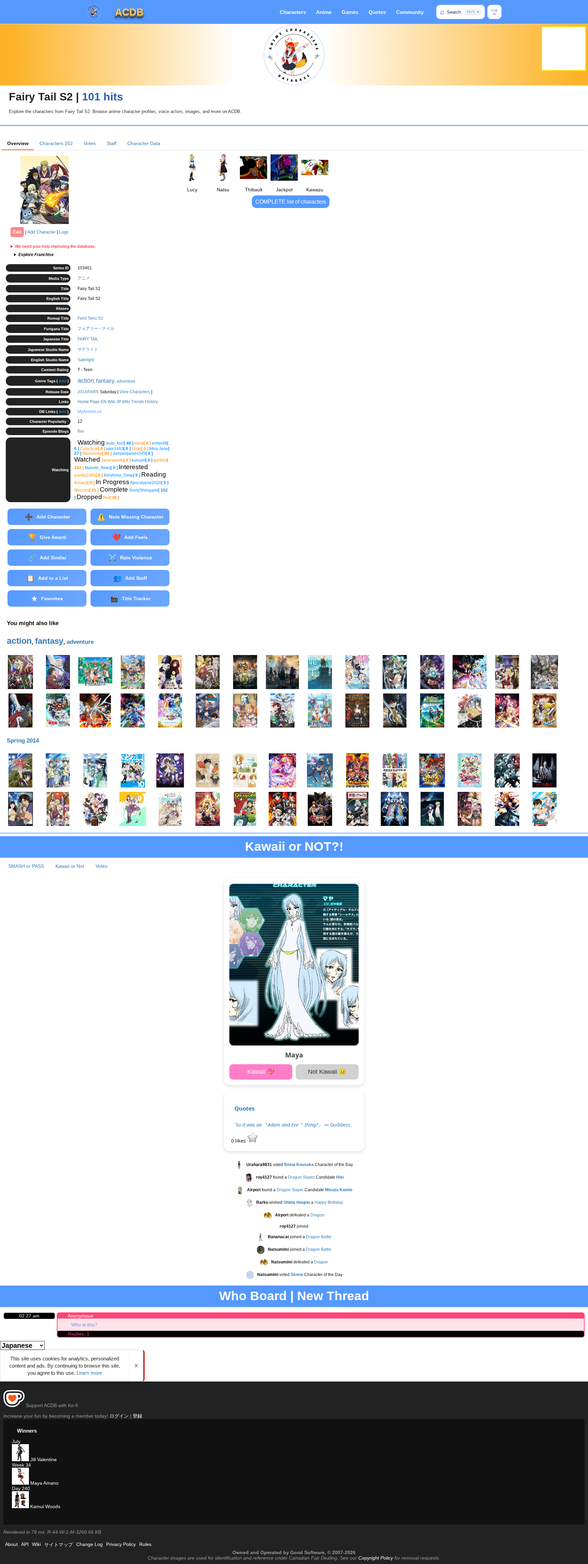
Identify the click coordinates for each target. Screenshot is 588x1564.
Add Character (41, 232)
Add (62, 381)
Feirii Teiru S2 (90, 318)
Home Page (89, 401)
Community (410, 12)
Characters (293, 12)
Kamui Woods (44, 1506)
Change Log (89, 1544)
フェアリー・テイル (96, 328)
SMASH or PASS (26, 866)
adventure (126, 381)
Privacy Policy (121, 1544)
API (25, 1544)
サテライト (88, 349)
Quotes (377, 12)
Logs (64, 232)
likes (239, 1140)
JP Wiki (123, 401)
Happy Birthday (328, 1202)
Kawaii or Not (69, 866)
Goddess (340, 1124)
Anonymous (80, 1316)
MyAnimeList (89, 411)
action (86, 380)
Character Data (143, 143)
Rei (81, 431)
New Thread (333, 1296)
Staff (111, 143)
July (16, 1441)
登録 (137, 1416)
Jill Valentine (43, 1459)
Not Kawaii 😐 (327, 1071)
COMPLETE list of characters (290, 202)
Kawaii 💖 (261, 1071)
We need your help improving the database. (55, 246)
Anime (323, 12)
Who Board (253, 1296)
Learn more (89, 1373)
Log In (494, 12)
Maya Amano (44, 1483)
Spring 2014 (23, 740)
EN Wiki (108, 401)
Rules (145, 1544)
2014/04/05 (88, 391)
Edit (17, 232)
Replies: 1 (78, 1334)
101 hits (102, 97)
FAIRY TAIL (88, 339)
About (11, 1544)
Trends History (144, 401)
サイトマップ (58, 1544)
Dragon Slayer (301, 1177)
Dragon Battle (318, 1236)
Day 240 (21, 1488)
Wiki (36, 1544)
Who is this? (84, 1324)
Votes (90, 143)
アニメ (84, 278)
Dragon (317, 1215)
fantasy (105, 381)
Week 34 (21, 1465)
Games (350, 12)
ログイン (119, 1416)
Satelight (86, 359)
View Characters (134, 391)
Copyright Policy (375, 1558)
